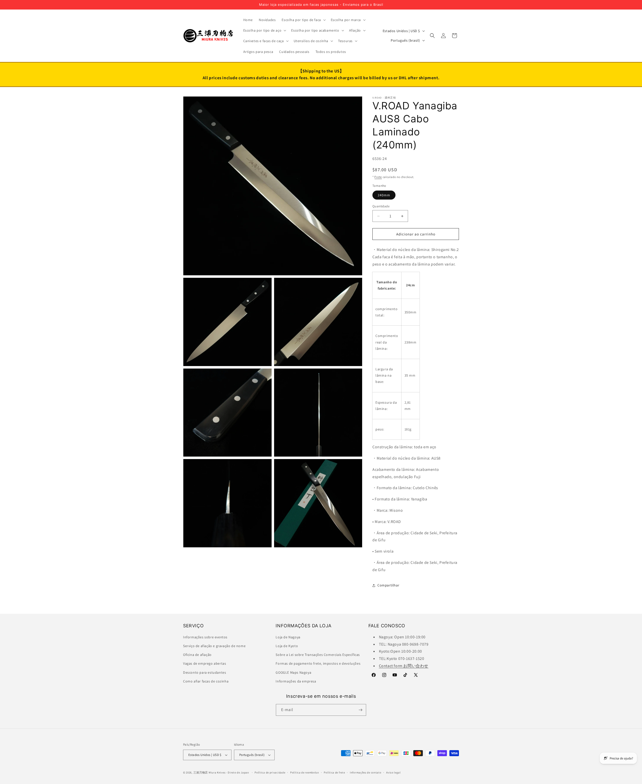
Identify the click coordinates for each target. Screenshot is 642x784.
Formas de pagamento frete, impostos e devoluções (318, 663)
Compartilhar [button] (388, 585)
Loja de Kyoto (287, 646)
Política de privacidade (270, 772)
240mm (384, 195)
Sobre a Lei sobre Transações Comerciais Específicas (318, 654)
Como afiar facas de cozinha (205, 681)
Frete (378, 177)
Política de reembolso (304, 772)
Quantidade (380, 206)
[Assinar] (360, 710)
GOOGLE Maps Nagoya (293, 672)
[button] (303, 20)
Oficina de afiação (197, 654)
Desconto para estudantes (204, 672)
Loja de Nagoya (288, 637)
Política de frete (334, 772)
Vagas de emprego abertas (204, 663)
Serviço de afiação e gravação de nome (214, 646)
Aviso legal (393, 772)
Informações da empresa (296, 681)
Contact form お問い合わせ (403, 665)
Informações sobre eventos (205, 637)
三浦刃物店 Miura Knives (209, 772)
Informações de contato (365, 772)
